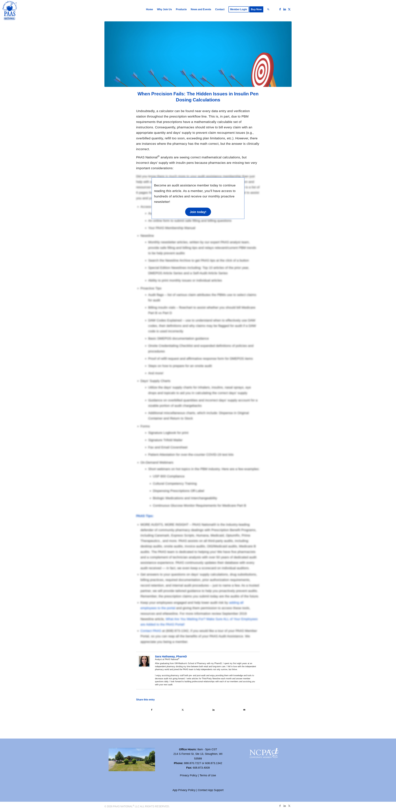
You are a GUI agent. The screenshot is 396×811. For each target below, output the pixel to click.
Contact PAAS (150, 630)
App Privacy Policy (184, 790)
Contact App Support (211, 790)
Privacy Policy (188, 775)
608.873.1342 (213, 763)
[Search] (268, 9)
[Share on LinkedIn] (213, 710)
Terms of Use (208, 775)
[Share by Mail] (244, 710)
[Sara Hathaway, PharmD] (144, 666)
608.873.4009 (201, 767)
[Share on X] (182, 710)
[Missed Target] (198, 54)
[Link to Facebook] (280, 9)
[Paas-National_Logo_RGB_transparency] (9, 11)
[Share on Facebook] (151, 710)
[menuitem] (149, 9)
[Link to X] (289, 9)
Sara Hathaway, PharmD (171, 656)
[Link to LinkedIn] (284, 9)
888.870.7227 (192, 763)
